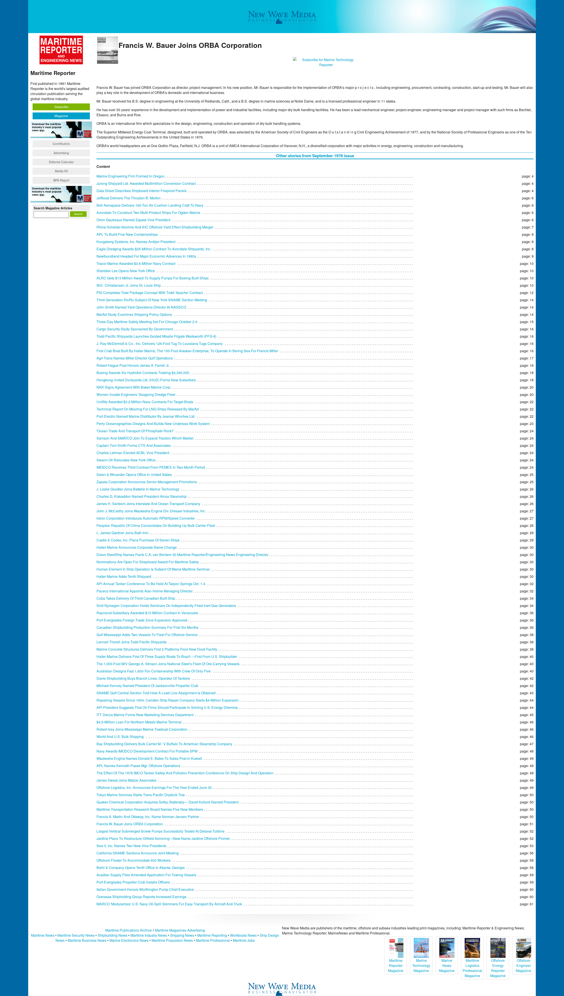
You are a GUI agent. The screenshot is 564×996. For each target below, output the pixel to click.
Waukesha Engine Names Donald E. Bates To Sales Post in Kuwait (149, 758)
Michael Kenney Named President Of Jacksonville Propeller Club (147, 685)
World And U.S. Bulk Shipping (120, 736)
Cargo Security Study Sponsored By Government (134, 328)
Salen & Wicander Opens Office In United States (134, 474)
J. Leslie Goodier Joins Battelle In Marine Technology (137, 489)
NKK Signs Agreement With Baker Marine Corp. (133, 387)
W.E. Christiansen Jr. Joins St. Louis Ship (128, 285)
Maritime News (42, 935)
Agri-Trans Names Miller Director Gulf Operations (134, 358)
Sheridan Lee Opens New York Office (125, 270)
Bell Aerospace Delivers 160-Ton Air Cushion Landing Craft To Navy (149, 205)
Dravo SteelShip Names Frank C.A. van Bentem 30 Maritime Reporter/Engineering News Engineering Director (182, 554)
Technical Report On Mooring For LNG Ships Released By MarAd (147, 409)
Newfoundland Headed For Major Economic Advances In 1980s (146, 256)
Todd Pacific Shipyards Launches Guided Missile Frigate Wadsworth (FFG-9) (156, 336)
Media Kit (61, 171)
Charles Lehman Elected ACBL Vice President (132, 452)
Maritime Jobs (244, 940)
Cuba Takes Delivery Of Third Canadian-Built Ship (135, 598)
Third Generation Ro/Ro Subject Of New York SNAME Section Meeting (151, 299)
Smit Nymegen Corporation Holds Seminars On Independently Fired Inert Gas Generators (166, 605)
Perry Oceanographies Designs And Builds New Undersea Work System (153, 423)
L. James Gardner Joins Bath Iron (122, 532)
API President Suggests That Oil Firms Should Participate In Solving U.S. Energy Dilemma (167, 707)
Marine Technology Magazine (421, 965)
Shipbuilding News (112, 935)
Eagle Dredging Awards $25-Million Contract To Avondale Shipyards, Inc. (153, 248)
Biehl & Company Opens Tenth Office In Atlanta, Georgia (140, 867)
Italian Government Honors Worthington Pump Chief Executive (145, 889)
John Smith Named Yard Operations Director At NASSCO (141, 307)
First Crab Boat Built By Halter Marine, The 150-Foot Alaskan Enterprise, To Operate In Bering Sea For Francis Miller (187, 350)
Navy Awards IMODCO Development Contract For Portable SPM (146, 751)
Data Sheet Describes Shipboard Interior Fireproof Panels (141, 190)
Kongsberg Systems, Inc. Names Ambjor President (135, 241)
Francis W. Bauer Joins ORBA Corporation (129, 823)
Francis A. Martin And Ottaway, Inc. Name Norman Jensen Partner (147, 816)
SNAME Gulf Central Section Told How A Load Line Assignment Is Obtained (155, 692)
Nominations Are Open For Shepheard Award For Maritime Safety (147, 561)
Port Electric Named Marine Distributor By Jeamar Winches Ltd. (145, 416)
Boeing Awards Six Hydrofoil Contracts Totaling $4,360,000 (142, 372)
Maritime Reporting (212, 935)
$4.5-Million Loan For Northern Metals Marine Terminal (139, 722)
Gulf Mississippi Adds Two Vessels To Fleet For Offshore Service (147, 634)
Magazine (61, 116)
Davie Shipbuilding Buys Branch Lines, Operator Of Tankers (143, 678)
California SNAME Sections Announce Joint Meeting (137, 853)
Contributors (61, 143)
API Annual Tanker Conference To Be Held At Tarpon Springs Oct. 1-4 (150, 583)
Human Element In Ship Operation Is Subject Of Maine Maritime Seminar (153, 569)
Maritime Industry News (148, 935)
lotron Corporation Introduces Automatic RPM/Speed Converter (145, 518)
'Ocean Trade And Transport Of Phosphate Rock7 (135, 430)
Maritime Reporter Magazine (395, 965)
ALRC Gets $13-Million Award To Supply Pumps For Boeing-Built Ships (152, 278)
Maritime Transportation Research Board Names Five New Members (149, 809)
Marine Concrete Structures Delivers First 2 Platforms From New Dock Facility (156, 649)
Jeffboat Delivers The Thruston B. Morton (128, 197)
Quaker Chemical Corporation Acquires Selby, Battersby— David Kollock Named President (167, 802)
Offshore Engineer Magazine (523, 965)
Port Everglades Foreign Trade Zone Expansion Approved (141, 620)
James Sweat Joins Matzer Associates (126, 780)
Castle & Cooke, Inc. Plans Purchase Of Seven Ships (138, 540)
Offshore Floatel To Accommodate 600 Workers (133, 860)
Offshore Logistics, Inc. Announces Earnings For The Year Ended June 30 (154, 787)
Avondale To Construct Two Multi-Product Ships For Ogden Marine (148, 212)
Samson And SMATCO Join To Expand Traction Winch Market (144, 438)
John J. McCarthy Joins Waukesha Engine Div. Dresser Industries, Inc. (151, 510)
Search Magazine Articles (53, 208)
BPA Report (61, 180)
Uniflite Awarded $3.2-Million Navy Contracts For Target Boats (144, 401)
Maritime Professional (213, 940)
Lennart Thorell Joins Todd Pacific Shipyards (131, 641)
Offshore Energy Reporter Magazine (498, 968)
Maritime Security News (76, 935)
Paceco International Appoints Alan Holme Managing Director (144, 590)
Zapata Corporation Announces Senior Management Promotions (146, 481)
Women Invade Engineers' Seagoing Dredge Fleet (135, 394)
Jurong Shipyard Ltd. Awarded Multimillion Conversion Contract (146, 183)
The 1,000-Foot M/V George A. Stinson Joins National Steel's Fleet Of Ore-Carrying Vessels (167, 663)
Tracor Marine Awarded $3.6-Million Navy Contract (135, 263)
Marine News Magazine (447, 965)
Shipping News (182, 935)
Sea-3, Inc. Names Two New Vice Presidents (131, 845)
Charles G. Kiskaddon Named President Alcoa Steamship (141, 496)
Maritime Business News (87, 940)
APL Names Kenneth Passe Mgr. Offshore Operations (138, 765)
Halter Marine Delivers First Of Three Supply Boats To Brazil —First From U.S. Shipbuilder (166, 656)
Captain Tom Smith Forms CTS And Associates (133, 445)
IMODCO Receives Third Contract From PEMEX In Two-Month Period (150, 467)
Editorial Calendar (61, 162)
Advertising (61, 153)
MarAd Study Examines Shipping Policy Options (134, 314)
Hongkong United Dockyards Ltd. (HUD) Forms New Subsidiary (146, 379)
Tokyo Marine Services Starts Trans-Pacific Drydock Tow (140, 794)
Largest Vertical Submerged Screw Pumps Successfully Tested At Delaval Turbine (160, 831)
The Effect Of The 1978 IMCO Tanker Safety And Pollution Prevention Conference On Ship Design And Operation (184, 772)
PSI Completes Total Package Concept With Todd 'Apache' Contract (149, 292)
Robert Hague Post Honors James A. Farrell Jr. (132, 365)
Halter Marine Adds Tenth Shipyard (123, 576)
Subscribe (61, 107)
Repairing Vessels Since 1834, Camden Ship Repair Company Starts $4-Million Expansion (167, 700)
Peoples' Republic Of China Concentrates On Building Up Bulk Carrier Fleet (155, 525)
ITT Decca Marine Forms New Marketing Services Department (144, 714)
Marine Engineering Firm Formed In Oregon (130, 176)
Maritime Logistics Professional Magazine (472, 968)
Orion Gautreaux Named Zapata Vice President (133, 219)
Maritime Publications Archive (128, 930)
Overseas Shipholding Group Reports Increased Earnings (141, 896)
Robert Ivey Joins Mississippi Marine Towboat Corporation (141, 729)
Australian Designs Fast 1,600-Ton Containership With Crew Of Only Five (153, 671)
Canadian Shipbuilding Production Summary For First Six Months (147, 627)
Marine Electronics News (128, 940)
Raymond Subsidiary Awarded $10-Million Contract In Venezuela (147, 612)
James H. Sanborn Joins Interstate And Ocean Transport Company (148, 503)
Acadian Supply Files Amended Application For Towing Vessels (146, 874)
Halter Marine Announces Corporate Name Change (136, 547)
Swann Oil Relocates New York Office (126, 459)
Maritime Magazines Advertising (180, 930)
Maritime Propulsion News (172, 940)
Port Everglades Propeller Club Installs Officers (133, 882)
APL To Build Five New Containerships (127, 234)
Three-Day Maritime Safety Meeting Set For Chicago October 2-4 (146, 321)
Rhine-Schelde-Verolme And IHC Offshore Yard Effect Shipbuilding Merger (154, 227)
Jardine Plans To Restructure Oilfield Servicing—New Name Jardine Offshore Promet (163, 838)
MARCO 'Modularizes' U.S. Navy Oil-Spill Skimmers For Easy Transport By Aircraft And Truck (169, 903)
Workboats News (243, 935)
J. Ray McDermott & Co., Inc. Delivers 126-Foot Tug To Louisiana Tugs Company (159, 343)
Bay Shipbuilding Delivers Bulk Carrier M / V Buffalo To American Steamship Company (164, 743)
